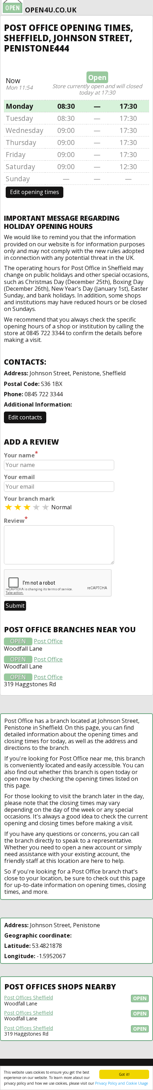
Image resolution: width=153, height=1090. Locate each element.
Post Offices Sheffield (28, 997)
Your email (19, 477)
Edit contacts (25, 417)
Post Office (48, 641)
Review (16, 520)
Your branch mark (29, 498)
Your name (21, 454)
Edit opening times (34, 192)
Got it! (124, 1074)
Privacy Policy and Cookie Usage (121, 1083)
